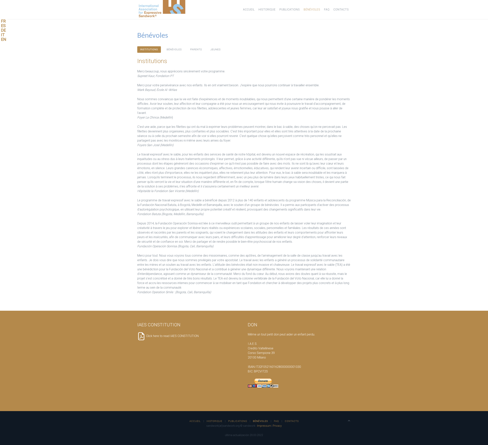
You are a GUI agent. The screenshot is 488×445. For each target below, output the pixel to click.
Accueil (249, 9)
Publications (289, 9)
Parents (196, 49)
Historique (267, 9)
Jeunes (215, 49)
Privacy (277, 425)
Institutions (149, 49)
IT (3, 35)
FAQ (327, 9)
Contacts (341, 9)
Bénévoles (312, 9)
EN (3, 39)
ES (3, 25)
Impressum (264, 425)
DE (3, 30)
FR (3, 21)
